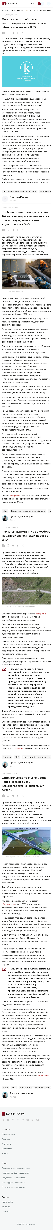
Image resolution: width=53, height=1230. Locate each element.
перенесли (43, 1075)
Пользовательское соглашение (16, 1168)
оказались (19, 748)
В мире (5, 1153)
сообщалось (14, 495)
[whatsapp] (8, 33)
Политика (6, 1139)
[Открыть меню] (49, 4)
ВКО (5, 511)
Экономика (7, 1149)
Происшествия (8, 1134)
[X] (22, 33)
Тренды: (5, 10)
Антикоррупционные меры (13, 1182)
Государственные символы (14, 1178)
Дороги (7, 757)
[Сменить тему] (40, 4)
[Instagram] (3, 33)
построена (41, 613)
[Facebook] (17, 33)
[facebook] (18, 1120)
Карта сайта (7, 1202)
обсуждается (8, 904)
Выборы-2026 (17, 10)
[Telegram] (12, 33)
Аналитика (6, 1144)
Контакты (6, 1207)
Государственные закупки (13, 1187)
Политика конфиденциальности (16, 1173)
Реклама (5, 1211)
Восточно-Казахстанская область (19, 191)
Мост (5, 1088)
